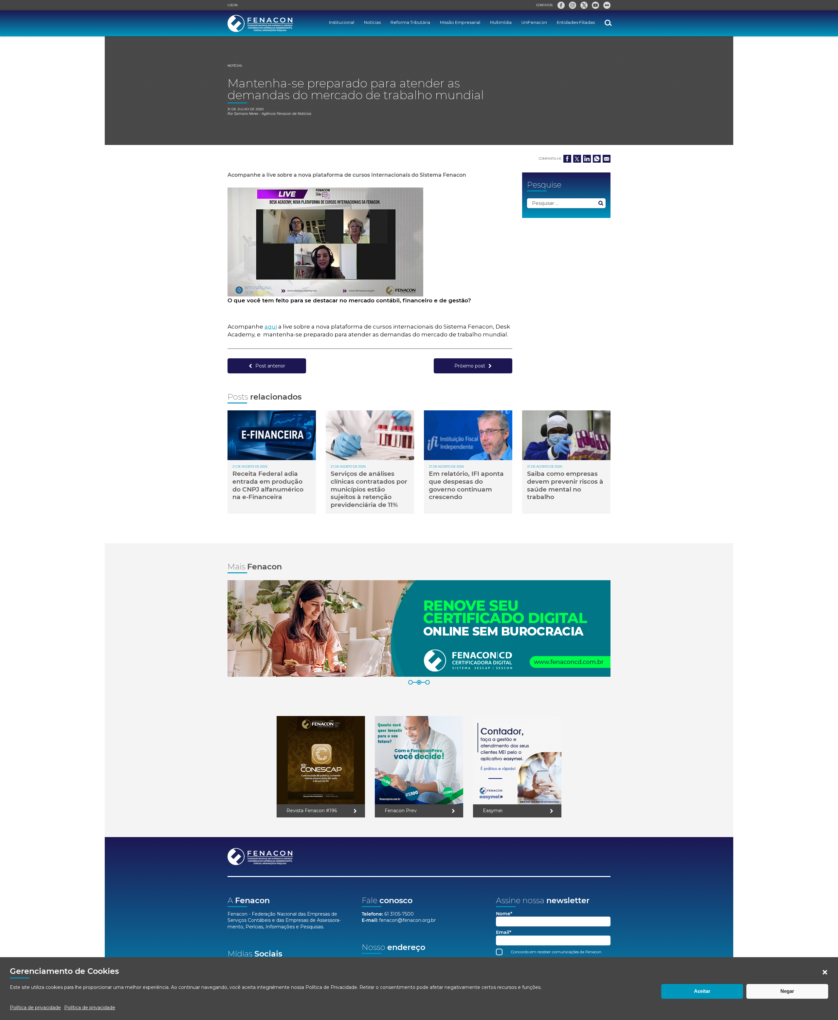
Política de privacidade (35, 1008)
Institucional (341, 22)
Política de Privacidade (331, 987)
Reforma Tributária (410, 22)
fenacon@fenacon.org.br (407, 920)
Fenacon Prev (401, 811)
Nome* (504, 914)
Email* (503, 932)
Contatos (544, 5)
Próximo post (469, 366)
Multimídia (501, 22)
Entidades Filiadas (576, 22)
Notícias (372, 22)
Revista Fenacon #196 (311, 811)
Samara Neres (246, 114)
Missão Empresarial (460, 22)
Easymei (492, 811)
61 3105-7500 (399, 914)
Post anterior (270, 366)
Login (233, 5)
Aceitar (702, 991)
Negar (787, 991)
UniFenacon (534, 22)
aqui (270, 326)
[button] (825, 972)
